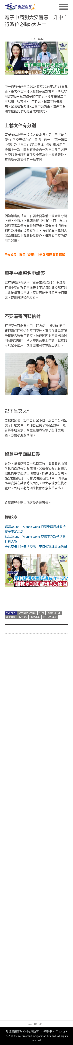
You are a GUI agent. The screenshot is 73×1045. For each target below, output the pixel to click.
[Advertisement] (36, 788)
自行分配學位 (50, 617)
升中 (41, 613)
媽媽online (54, 613)
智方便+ (23, 617)
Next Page (36, 599)
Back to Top (35, 1023)
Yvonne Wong (27, 613)
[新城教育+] (21, 7)
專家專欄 (10, 617)
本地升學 (35, 617)
